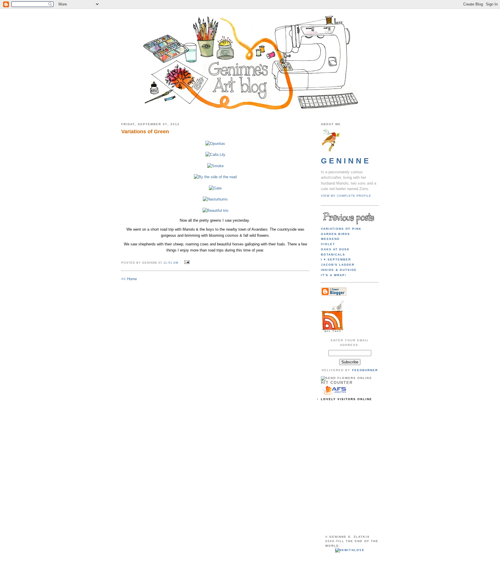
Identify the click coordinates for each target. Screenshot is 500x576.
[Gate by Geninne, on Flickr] (215, 188)
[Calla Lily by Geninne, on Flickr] (215, 154)
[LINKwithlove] (349, 550)
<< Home (129, 279)
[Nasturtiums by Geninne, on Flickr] (215, 199)
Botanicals (333, 254)
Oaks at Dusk (335, 249)
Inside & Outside (339, 269)
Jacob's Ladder (337, 264)
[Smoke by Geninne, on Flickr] (215, 166)
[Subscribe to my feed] (332, 332)
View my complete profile (346, 195)
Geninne (346, 160)
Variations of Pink (341, 228)
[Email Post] (186, 262)
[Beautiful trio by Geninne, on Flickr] (215, 210)
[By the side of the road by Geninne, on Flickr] (215, 177)
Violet (328, 244)
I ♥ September (336, 259)
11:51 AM (170, 262)
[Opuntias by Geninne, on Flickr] (215, 143)
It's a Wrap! (333, 275)
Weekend (330, 238)
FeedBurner (365, 370)
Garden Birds (335, 234)
